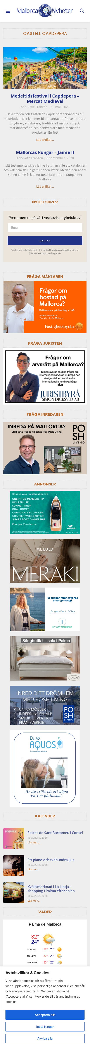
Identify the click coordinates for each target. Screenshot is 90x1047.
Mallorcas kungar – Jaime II (45, 152)
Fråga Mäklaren (45, 276)
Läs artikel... (45, 140)
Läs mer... (34, 842)
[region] (45, 1006)
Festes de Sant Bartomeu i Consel (55, 832)
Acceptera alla (45, 1015)
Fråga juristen (45, 343)
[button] (8, 11)
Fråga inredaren (45, 414)
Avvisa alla (45, 1038)
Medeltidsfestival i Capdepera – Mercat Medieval (45, 98)
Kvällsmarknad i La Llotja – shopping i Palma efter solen (51, 888)
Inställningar (45, 1026)
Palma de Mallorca (45, 924)
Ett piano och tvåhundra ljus (51, 859)
